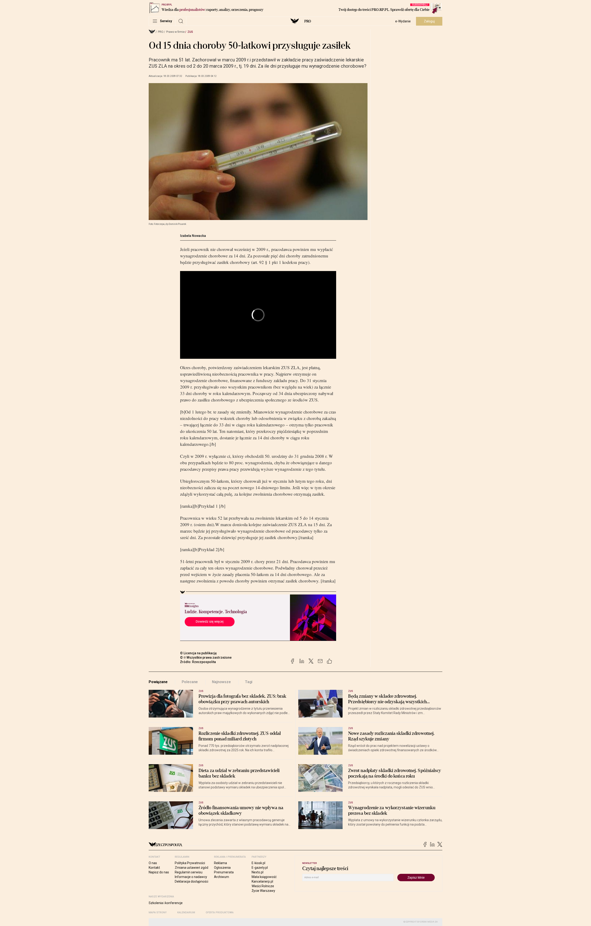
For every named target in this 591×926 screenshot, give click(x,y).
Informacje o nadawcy (191, 877)
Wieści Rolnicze (263, 886)
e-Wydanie (403, 21)
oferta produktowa (220, 912)
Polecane (190, 682)
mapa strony (158, 912)
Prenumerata (224, 872)
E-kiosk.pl (258, 863)
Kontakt (154, 867)
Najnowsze (221, 682)
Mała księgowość (264, 877)
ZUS (190, 31)
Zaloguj (429, 21)
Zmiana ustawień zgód (191, 867)
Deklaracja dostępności (191, 881)
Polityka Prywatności (190, 863)
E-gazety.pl (260, 867)
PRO (307, 21)
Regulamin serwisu (188, 872)
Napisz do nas (159, 872)
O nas (153, 863)
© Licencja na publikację (198, 653)
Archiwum (221, 877)
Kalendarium (186, 912)
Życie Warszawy (263, 891)
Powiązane (158, 682)
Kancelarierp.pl (262, 881)
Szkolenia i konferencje (166, 903)
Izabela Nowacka (193, 236)
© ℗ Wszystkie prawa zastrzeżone (206, 657)
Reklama (220, 863)
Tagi (248, 682)
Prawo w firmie (175, 31)
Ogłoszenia (222, 867)
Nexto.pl (257, 872)
